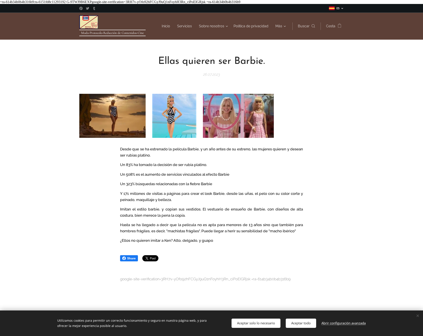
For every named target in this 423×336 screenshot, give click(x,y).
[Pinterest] (81, 8)
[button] (306, 26)
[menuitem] (167, 26)
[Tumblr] (94, 8)
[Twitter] (87, 8)
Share (131, 258)
